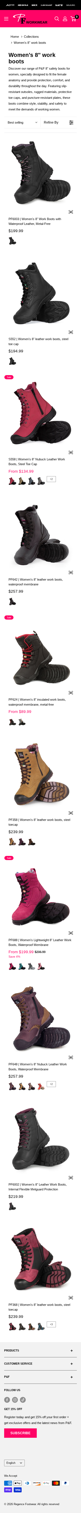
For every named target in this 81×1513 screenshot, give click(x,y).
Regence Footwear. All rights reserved (36, 1504)
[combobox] (22, 122)
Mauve (22, 842)
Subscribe (20, 1433)
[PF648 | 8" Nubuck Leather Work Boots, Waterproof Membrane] (41, 1018)
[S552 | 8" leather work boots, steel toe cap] (41, 293)
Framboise (12, 481)
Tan (22, 1086)
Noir (12, 241)
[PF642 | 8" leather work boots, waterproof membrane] (41, 533)
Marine (32, 481)
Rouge (41, 1086)
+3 (51, 1324)
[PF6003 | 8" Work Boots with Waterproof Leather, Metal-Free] (41, 173)
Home (15, 36)
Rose (41, 966)
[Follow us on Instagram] (15, 1400)
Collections (31, 36)
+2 (51, 479)
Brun (32, 842)
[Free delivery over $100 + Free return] (40, 5)
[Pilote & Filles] (30, 19)
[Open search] (57, 18)
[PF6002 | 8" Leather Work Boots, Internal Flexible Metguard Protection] (41, 1138)
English (10, 1462)
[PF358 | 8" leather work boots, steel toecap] (41, 774)
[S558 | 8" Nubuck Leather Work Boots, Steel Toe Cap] (41, 413)
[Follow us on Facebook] (7, 1400)
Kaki (22, 481)
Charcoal (41, 481)
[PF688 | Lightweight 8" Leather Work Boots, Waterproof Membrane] (41, 894)
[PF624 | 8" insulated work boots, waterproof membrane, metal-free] (41, 653)
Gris (22, 721)
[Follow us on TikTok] (23, 1400)
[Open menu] (6, 18)
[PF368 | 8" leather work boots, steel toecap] (41, 1259)
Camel (12, 842)
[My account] (65, 18)
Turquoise (22, 966)
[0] (73, 18)
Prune (12, 1086)
